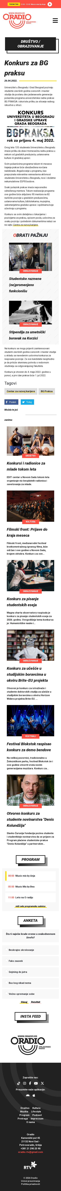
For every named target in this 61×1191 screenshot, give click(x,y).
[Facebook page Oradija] (30, 1083)
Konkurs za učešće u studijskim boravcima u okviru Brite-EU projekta (27, 674)
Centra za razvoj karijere (25, 224)
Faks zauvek (16, 961)
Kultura (30, 522)
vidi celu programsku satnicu (30, 906)
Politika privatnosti (30, 1184)
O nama (30, 1122)
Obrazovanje (30, 271)
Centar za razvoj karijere (21, 391)
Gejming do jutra (18, 972)
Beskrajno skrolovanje (21, 950)
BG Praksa (47, 391)
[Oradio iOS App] (34, 1095)
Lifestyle (36, 1111)
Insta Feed (30, 1016)
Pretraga (23, 1118)
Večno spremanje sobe (21, 994)
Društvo (31, 456)
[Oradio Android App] (28, 1095)
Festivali (30, 736)
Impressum (37, 1118)
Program (31, 859)
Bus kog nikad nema (20, 983)
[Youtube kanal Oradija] (36, 1083)
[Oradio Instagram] (24, 1083)
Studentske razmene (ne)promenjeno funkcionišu (25, 285)
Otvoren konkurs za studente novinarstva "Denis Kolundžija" (30, 819)
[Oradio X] (42, 1083)
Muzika (24, 1111)
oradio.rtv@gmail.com (30, 1152)
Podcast (37, 1115)
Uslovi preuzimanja (30, 1181)
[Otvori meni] (55, 20)
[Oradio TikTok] (18, 1083)
